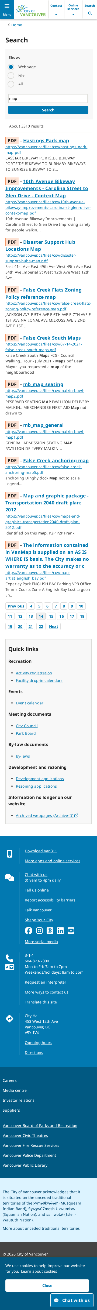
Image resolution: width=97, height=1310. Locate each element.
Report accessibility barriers (50, 900)
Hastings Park (46, 140)
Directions (34, 1052)
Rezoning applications (36, 786)
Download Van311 (41, 850)
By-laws (23, 756)
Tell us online (37, 890)
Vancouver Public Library (25, 1165)
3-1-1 (29, 955)
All (20, 83)
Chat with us (36, 874)
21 (31, 626)
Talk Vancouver (38, 909)
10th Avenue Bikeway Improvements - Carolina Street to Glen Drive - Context (46, 188)
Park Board (26, 733)
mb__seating (43, 384)
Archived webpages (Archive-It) (47, 815)
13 (31, 616)
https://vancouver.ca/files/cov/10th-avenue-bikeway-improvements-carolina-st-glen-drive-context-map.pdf (48, 207)
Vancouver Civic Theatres (25, 1135)
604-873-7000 (37, 960)
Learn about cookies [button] (39, 1271)
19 (10, 626)
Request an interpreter (45, 982)
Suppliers (11, 1110)
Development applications (40, 778)
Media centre (15, 1090)
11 (10, 616)
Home (16, 24)
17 (72, 616)
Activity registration (34, 672)
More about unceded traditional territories (41, 1228)
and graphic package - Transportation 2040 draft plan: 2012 (47, 502)
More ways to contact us (46, 992)
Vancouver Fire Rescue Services (31, 1145)
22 (41, 626)
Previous (16, 606)
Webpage (27, 66)
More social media (41, 941)
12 (20, 616)
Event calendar (29, 702)
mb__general (43, 425)
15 (51, 616)
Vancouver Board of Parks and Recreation (40, 1125)
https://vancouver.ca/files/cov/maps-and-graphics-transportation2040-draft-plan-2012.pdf (43, 522)
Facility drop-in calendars (39, 680)
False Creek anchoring (56, 460)
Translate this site (41, 1002)
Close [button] (47, 1285)
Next (53, 626)
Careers (10, 1080)
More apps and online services (52, 860)
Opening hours (38, 1042)
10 (81, 606)
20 (20, 626)
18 (82, 616)
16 (61, 616)
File (21, 75)
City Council (27, 725)
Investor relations (18, 1100)
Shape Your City (39, 919)
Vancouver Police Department (29, 1155)
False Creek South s (52, 337)
